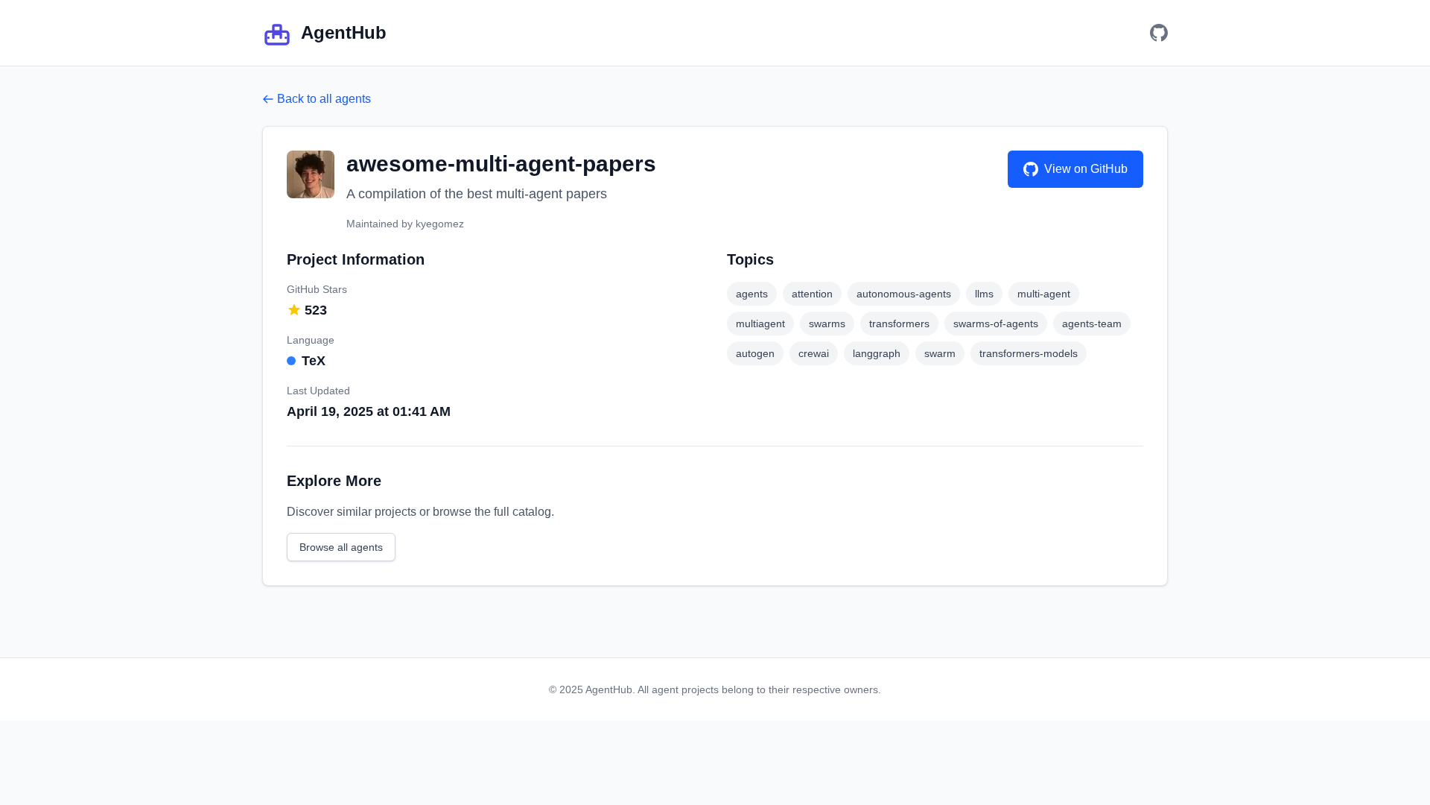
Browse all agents (341, 547)
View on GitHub (1086, 168)
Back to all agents (324, 98)
